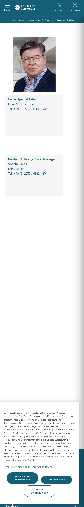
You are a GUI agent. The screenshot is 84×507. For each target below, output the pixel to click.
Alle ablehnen (56, 479)
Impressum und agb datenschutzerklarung (29, 466)
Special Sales (65, 20)
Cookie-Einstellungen (39, 491)
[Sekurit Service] (25, 7)
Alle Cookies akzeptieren (22, 478)
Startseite (18, 20)
